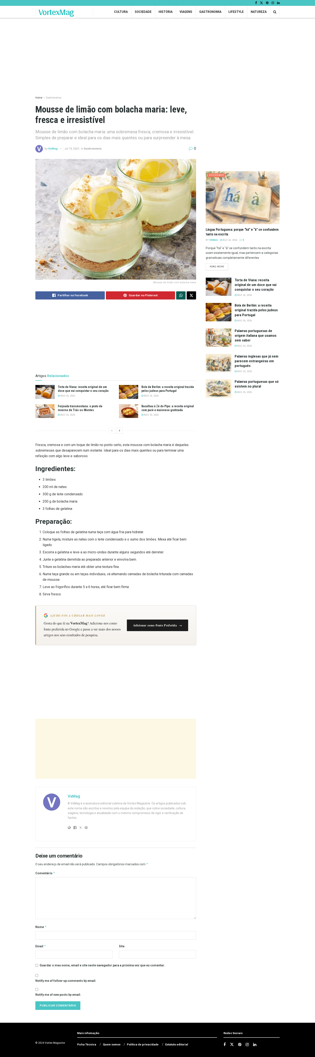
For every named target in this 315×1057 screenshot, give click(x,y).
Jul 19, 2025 (71, 148)
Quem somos (111, 1044)
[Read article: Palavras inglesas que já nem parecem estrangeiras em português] (218, 363)
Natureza (259, 11)
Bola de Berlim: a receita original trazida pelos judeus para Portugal (256, 310)
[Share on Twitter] (191, 295)
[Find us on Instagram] (273, 3)
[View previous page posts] (112, 431)
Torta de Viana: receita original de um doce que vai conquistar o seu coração (255, 285)
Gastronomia (210, 11)
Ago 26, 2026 (67, 395)
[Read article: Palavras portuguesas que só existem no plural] (218, 388)
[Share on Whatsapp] (181, 295)
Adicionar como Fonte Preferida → (157, 625)
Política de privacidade (143, 1044)
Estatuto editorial (176, 1044)
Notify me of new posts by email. (58, 994)
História (165, 11)
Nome (41, 927)
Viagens (186, 11)
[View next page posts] (119, 431)
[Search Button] (274, 12)
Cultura (121, 11)
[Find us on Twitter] (261, 3)
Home (38, 97)
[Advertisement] (115, 749)
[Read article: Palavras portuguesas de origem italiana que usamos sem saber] (218, 337)
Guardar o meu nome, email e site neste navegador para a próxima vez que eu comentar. (102, 965)
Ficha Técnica (86, 1044)
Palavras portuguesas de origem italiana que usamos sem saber (255, 335)
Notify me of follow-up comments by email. (65, 980)
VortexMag (56, 12)
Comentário (45, 873)
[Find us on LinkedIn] (278, 3)
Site (121, 946)
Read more (219, 266)
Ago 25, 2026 (67, 414)
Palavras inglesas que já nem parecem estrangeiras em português (256, 361)
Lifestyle (236, 11)
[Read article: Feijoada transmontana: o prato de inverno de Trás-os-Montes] (45, 411)
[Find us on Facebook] (256, 3)
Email (40, 946)
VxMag (53, 148)
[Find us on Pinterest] (267, 3)
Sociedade (143, 11)
